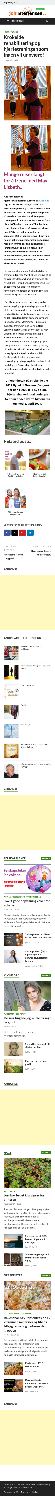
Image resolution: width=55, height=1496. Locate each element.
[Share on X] (14, 533)
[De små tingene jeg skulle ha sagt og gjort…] (27, 996)
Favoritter (9, 1014)
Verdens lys (25, 725)
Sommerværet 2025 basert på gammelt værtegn (36, 1239)
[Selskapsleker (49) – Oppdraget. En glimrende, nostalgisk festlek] (13, 951)
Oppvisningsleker (32, 897)
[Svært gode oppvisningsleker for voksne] (27, 879)
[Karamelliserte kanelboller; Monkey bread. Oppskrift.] (13, 1380)
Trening (14, 32)
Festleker (17, 897)
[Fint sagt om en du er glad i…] (13, 1061)
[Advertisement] (27, 602)
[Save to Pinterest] (22, 533)
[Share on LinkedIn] (30, 533)
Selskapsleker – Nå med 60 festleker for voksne (38, 936)
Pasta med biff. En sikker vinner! (34, 1365)
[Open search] (47, 21)
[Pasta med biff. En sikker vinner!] (13, 1363)
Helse (6, 32)
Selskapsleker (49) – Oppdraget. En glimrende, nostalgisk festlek (36, 956)
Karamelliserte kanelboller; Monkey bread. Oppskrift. (36, 1383)
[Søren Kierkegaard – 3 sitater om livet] (13, 1044)
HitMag (34, 1492)
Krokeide (44, 200)
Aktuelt (7, 897)
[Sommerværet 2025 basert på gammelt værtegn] (13, 1236)
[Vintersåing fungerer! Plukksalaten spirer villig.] (13, 1254)
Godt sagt (21, 1014)
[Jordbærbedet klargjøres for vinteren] (27, 1174)
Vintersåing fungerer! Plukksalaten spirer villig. (37, 1257)
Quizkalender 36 (27, 685)
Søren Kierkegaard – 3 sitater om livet (37, 1045)
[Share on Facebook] (7, 533)
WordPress (21, 1492)
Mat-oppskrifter (11, 1314)
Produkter (26, 1314)
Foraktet (24, 705)
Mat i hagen (9, 1191)
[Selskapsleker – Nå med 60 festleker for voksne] (13, 934)
